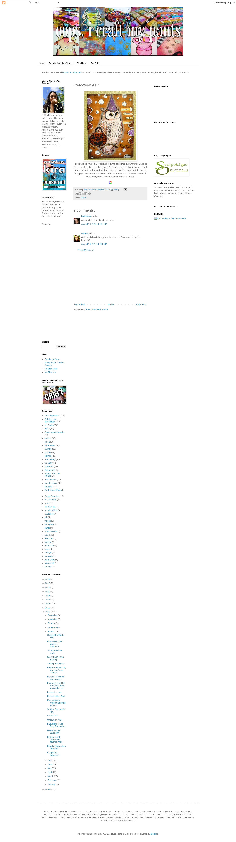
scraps (48, 452)
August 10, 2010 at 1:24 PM (94, 224)
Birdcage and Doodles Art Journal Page (54, 739)
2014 (47, 595)
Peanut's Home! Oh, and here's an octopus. (56, 670)
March (51, 776)
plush (47, 442)
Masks (48, 535)
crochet (48, 463)
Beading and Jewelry (54, 432)
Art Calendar (50, 499)
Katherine (86, 216)
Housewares (50, 479)
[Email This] (76, 193)
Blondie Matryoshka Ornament (56, 747)
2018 (47, 579)
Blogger (154, 834)
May (50, 768)
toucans (48, 486)
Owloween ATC (54, 720)
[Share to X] (83, 193)
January (52, 784)
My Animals (50, 445)
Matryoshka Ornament (53, 753)
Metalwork (49, 524)
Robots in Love (54, 692)
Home (42, 63)
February (52, 780)
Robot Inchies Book (56, 696)
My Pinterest (50, 372)
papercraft (49, 563)
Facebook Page (52, 359)
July (50, 760)
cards (47, 528)
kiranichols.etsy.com (71, 72)
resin (47, 503)
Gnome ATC (52, 716)
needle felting (51, 510)
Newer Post (79, 304)
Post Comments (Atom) (97, 309)
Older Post (141, 304)
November (53, 619)
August (51, 631)
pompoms (49, 545)
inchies (48, 438)
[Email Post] (125, 189)
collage (48, 552)
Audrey (84, 233)
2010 (47, 611)
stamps (48, 456)
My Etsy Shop (51, 369)
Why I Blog (82, 63)
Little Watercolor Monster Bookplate (54, 644)
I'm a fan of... (50, 507)
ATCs (83, 198)
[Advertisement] (110, 277)
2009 (47, 789)
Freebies (49, 538)
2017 (47, 583)
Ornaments (50, 470)
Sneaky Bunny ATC (56, 663)
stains (47, 549)
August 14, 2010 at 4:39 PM (94, 244)
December (53, 615)
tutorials (48, 567)
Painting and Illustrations (50, 420)
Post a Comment (85, 250)
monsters (49, 556)
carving (48, 542)
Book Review (51, 531)
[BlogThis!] (79, 193)
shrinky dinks (51, 483)
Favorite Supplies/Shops (60, 63)
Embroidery (50, 459)
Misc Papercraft (52, 415)
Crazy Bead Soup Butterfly (55, 658)
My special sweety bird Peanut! (55, 678)
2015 (47, 591)
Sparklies (49, 466)
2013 (47, 599)
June (50, 764)
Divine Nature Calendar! (53, 731)
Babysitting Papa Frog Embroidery (56, 725)
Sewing (48, 449)
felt (46, 517)
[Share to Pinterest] (89, 193)
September (53, 627)
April (50, 772)
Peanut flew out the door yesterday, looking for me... (56, 685)
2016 (47, 587)
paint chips (50, 559)
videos (48, 521)
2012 (47, 603)
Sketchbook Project (54, 490)
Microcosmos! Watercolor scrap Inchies (56, 702)
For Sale (95, 63)
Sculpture (49, 514)
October (51, 623)
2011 (47, 608)
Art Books (49, 425)
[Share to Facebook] (86, 193)
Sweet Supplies (52, 496)
